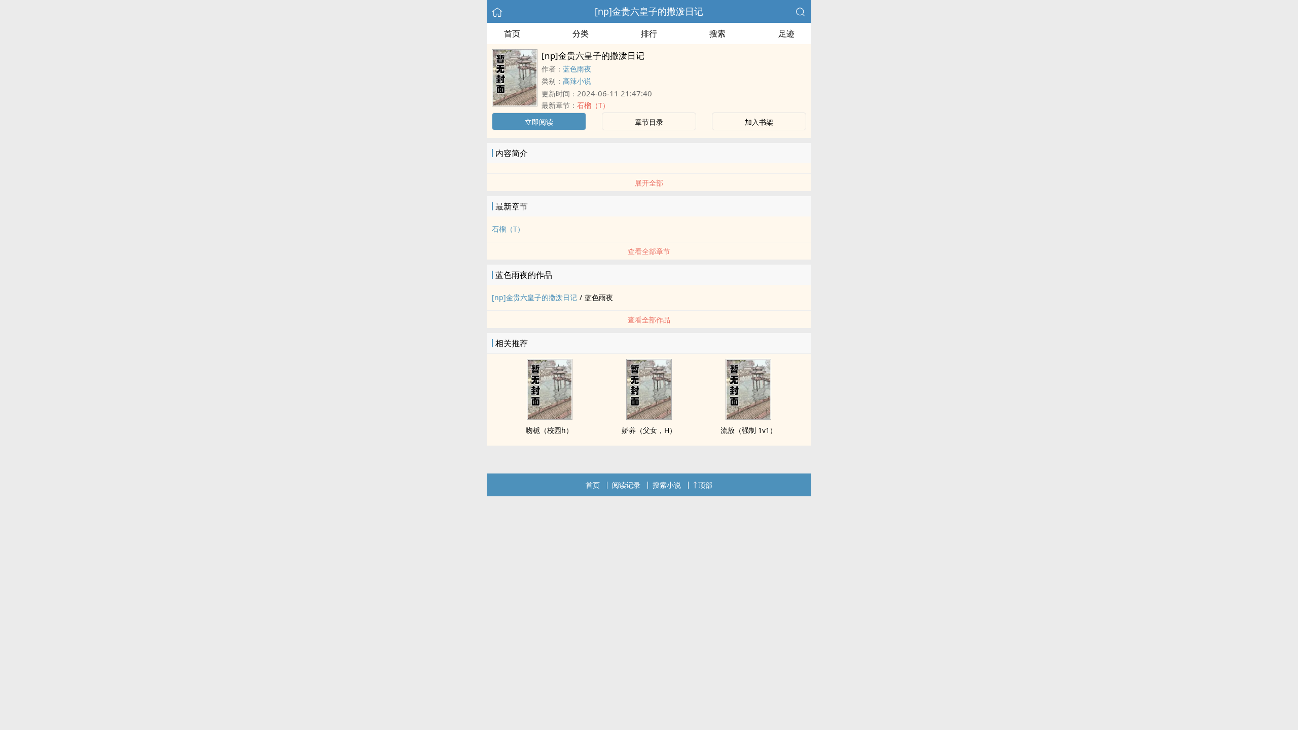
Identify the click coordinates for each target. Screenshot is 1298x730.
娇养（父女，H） (649, 430)
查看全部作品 (649, 319)
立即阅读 (539, 122)
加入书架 (759, 122)
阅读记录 (626, 485)
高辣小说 (577, 81)
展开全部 (649, 183)
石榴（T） (593, 105)
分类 (580, 33)
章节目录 (649, 122)
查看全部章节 (649, 251)
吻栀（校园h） (549, 430)
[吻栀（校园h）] (549, 416)
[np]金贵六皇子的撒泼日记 (649, 11)
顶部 (705, 485)
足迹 (786, 33)
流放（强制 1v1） (748, 430)
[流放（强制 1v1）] (748, 416)
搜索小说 (667, 485)
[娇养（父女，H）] (649, 416)
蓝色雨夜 (577, 69)
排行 (649, 33)
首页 (512, 33)
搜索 (717, 33)
